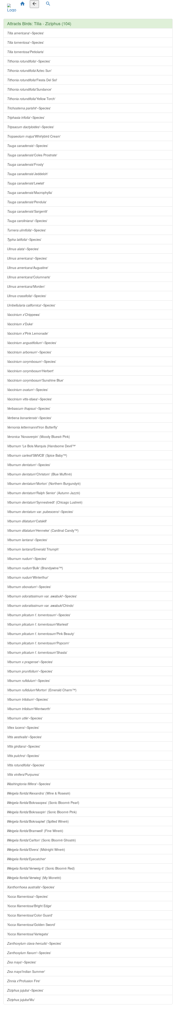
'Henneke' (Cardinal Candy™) (43, 530)
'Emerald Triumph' (33, 549)
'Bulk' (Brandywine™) (35, 568)
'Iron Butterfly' (32, 427)
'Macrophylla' (29, 192)
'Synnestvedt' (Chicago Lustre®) (44, 502)
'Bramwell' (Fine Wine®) (35, 830)
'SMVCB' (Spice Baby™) (37, 455)
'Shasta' (37, 652)
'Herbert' (30, 371)
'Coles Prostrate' (32, 155)
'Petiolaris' (25, 51)
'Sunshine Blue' (35, 380)
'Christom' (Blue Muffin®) (39, 474)
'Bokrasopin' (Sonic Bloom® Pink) (42, 812)
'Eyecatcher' (26, 859)
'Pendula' (27, 202)
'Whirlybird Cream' (34, 136)
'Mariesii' (38, 624)
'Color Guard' (30, 915)
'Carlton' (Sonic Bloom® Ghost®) (41, 840)
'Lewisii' (25, 183)
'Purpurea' (23, 774)
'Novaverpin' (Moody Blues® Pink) (38, 436)
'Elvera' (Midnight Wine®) (36, 849)
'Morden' (26, 286)
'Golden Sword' (31, 924)
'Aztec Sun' (29, 70)
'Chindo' (40, 605)
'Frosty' (25, 164)
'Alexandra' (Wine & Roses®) (38, 793)
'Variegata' (28, 934)
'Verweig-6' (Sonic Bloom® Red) (41, 868)
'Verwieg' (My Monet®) (34, 877)
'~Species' (25, 33)
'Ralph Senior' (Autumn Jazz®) (43, 493)
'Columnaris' (28, 277)
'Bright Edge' (29, 905)
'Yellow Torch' (31, 98)
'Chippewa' (23, 314)
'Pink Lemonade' (27, 333)
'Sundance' (29, 89)
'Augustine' (27, 267)
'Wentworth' (29, 708)
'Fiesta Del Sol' (32, 80)
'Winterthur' (28, 577)
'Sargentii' (27, 211)
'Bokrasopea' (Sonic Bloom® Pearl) (43, 802)
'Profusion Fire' (23, 981)
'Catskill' (27, 521)
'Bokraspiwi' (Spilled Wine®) (38, 821)
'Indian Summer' (26, 971)
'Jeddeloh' (27, 173)
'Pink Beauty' (40, 633)
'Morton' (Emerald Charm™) (42, 690)
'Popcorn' (38, 643)
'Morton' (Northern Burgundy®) (44, 483)
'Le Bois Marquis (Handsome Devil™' (41, 446)
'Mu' (21, 999)
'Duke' (20, 324)
